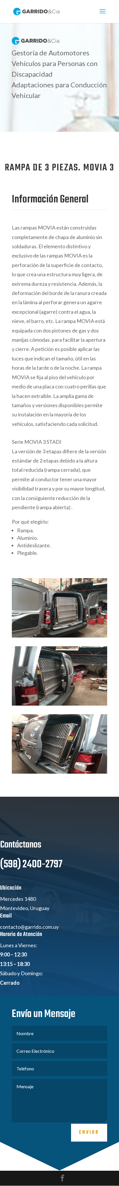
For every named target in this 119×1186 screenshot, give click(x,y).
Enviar (89, 1132)
